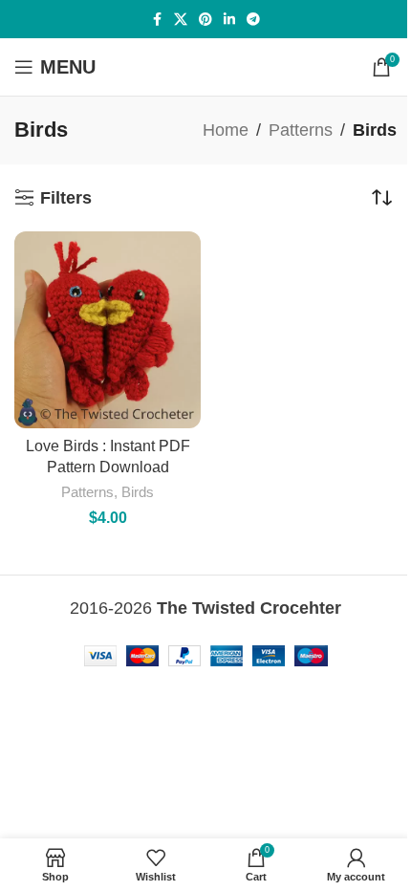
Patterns (301, 130)
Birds (137, 492)
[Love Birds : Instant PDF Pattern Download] (107, 329)
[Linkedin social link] (229, 20)
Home (226, 130)
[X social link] (180, 20)
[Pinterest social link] (205, 20)
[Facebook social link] (156, 20)
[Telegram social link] (253, 20)
